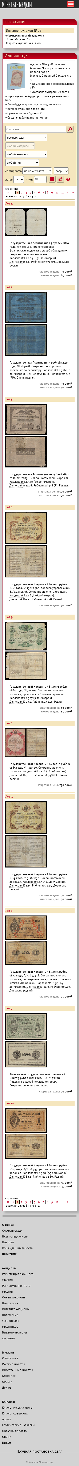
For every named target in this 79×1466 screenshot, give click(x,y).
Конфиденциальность (17, 1248)
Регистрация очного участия (16, 1288)
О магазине (10, 1358)
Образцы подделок (15, 1431)
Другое (6, 1387)
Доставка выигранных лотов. (51, 92)
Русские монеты (13, 1364)
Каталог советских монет (15, 1416)
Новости (8, 1242)
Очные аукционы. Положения (14, 1300)
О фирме (8, 1224)
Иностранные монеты (17, 1370)
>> (73, 192)
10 (57, 192)
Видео (6, 1442)
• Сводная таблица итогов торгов (26, 117)
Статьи (6, 1436)
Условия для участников (10, 1323)
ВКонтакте (9, 1254)
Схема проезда (12, 1230)
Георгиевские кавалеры (18, 1425)
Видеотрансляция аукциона (14, 1335)
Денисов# (16, 262)
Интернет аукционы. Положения (16, 1312)
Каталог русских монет (17, 1407)
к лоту (30, 179)
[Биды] (60, 179)
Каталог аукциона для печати (26, 109)
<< (8, 192)
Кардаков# (16, 258)
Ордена (7, 1381)
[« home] (17, 5)
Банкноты (9, 1376)
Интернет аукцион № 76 (24, 31)
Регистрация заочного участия (17, 1277)
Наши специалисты (15, 1236)
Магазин (8, 1352)
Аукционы (9, 1268)
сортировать (13, 171)
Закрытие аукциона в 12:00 (24, 39)
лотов (9, 179)
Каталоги (8, 1401)
